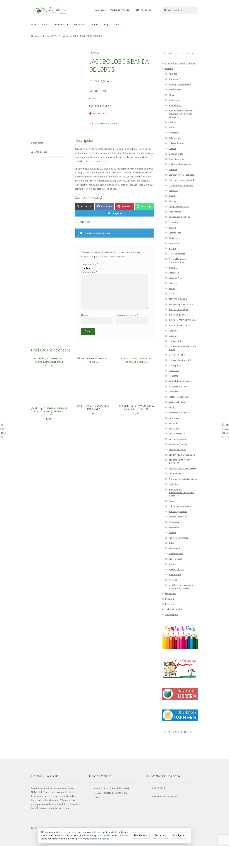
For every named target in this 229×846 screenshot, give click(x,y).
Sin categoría (171, 614)
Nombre (86, 314)
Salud (171, 543)
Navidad (173, 423)
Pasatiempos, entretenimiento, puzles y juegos (181, 492)
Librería (45, 36)
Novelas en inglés (177, 449)
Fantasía (173, 238)
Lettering (173, 336)
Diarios (172, 201)
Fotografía (174, 272)
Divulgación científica (179, 216)
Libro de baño (175, 341)
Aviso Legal (100, 9)
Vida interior (175, 574)
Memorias (173, 391)
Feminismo (174, 243)
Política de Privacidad (120, 9)
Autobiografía (176, 105)
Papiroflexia (175, 484)
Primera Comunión (178, 516)
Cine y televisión (177, 159)
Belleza (172, 122)
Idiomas (173, 293)
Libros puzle (175, 365)
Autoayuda (174, 100)
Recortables (174, 527)
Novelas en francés (178, 444)
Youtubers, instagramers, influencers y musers (181, 587)
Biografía (173, 132)
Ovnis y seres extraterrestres (183, 479)
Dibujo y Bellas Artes (179, 206)
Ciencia (172, 148)
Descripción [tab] (37, 142)
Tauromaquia (175, 558)
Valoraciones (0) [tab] (39, 151)
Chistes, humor (176, 143)
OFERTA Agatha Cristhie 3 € (182, 454)
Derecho (173, 195)
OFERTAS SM (175, 473)
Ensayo (172, 227)
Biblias (172, 127)
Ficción (172, 248)
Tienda (94, 24)
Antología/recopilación (180, 84)
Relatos (172, 532)
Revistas (169, 604)
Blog (106, 24)
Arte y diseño (175, 89)
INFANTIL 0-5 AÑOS (178, 299)
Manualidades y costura (180, 381)
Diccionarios (175, 211)
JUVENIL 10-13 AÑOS (178, 309)
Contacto (119, 24)
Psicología (174, 522)
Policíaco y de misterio (180, 506)
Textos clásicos (176, 569)
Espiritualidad (176, 232)
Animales (173, 79)
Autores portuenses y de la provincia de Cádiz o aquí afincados (182, 113)
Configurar (179, 835)
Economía (173, 222)
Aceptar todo (141, 835)
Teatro (172, 564)
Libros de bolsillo (177, 354)
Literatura (174, 370)
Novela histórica (177, 433)
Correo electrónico (127, 314)
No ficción (174, 428)
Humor (172, 288)
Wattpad (173, 579)
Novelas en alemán (178, 439)
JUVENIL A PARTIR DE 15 (180, 325)
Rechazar (160, 835)
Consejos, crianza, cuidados (182, 180)
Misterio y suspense (178, 396)
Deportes (173, 190)
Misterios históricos (178, 402)
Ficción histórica (177, 253)
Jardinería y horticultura (181, 304)
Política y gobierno (178, 511)
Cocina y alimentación (180, 164)
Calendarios (174, 138)
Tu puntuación (89, 264)
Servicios (59, 24)
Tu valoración (89, 271)
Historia (173, 283)
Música (172, 407)
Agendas (173, 73)
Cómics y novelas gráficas (181, 174)
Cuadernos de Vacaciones (181, 185)
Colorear (173, 169)
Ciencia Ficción (176, 153)
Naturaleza (174, 418)
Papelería (169, 598)
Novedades (79, 24)
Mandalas (173, 375)
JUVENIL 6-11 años (59, 36)
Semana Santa (176, 553)
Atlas (171, 95)
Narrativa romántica (179, 412)
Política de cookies (144, 9)
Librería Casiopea (40, 24)
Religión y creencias (178, 537)
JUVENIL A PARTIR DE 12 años (183, 320)
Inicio (37, 36)
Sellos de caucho (173, 609)
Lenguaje (173, 330)
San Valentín (175, 548)
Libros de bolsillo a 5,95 (180, 360)
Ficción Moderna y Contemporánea (177, 261)
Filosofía (173, 267)
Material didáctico (178, 386)
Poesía (172, 501)
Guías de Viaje (175, 277)
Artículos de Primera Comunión (180, 63)
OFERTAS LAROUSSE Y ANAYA (182, 468)
